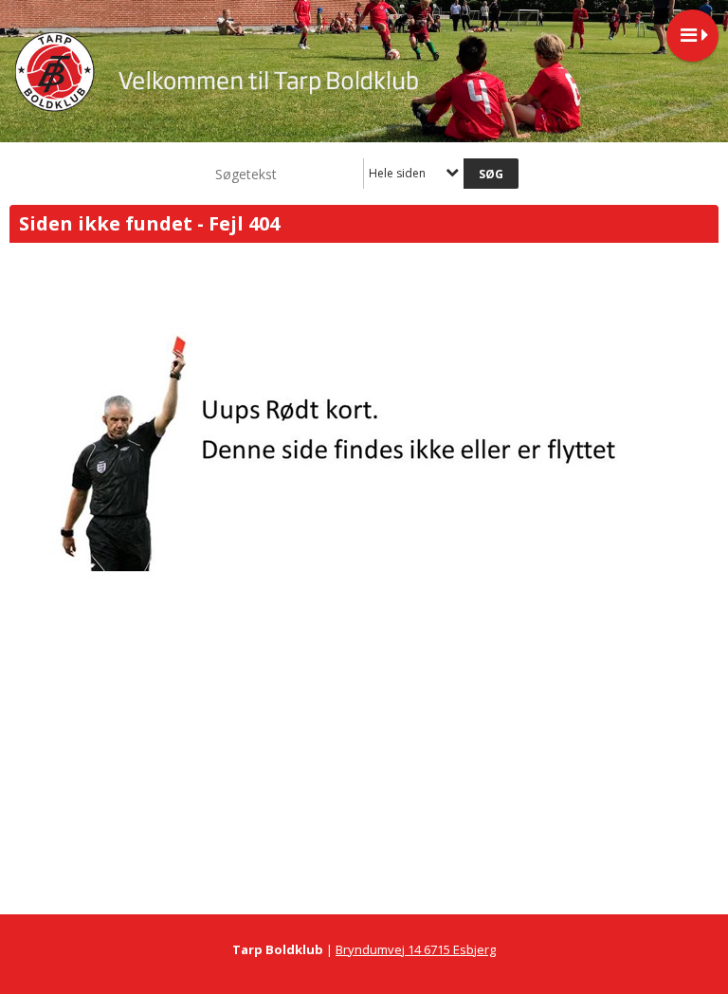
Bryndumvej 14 (380, 949)
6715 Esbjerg (460, 949)
